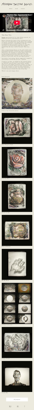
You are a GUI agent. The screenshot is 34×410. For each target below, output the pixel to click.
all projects (17, 399)
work (16, 8)
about (10, 8)
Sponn (3, 37)
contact (23, 8)
